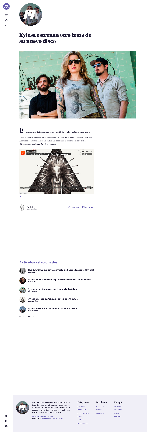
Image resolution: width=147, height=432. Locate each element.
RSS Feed (117, 416)
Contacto (100, 413)
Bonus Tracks (83, 413)
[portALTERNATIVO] (6, 6)
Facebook (118, 410)
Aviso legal (49, 416)
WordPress (46, 419)
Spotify (117, 413)
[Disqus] (56, 357)
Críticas (80, 420)
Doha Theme (58, 419)
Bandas (99, 410)
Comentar (89, 207)
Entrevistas (82, 423)
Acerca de (100, 406)
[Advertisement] (81, 232)
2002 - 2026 (38, 416)
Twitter (117, 406)
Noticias (81, 406)
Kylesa (31, 317)
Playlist (81, 416)
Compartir (75, 207)
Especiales (81, 410)
